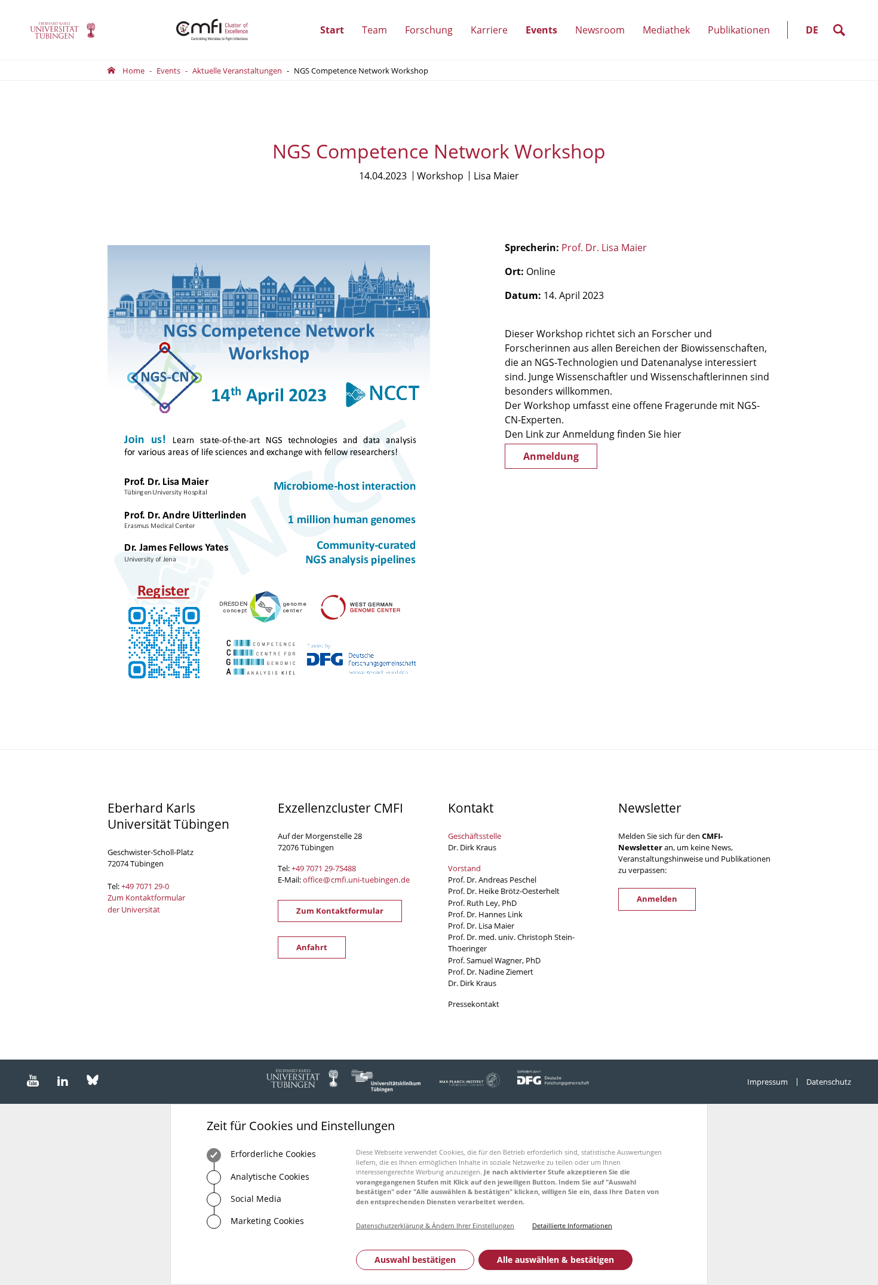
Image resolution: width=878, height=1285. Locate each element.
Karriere (494, 41)
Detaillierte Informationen (572, 1225)
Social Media (254, 1198)
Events (546, 41)
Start (332, 29)
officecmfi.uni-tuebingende (356, 879)
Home (133, 70)
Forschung (433, 41)
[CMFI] (63, 30)
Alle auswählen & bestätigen (555, 1259)
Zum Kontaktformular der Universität (146, 903)
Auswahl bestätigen (415, 1259)
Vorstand (464, 868)
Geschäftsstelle (474, 836)
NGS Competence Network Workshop (361, 70)
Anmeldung (551, 456)
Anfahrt (311, 947)
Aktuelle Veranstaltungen (237, 70)
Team (379, 41)
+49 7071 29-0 (145, 886)
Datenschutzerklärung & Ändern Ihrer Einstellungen (435, 1225)
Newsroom (604, 41)
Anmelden (657, 898)
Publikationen (739, 29)
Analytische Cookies (268, 1176)
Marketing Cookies (266, 1220)
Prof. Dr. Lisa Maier (604, 247)
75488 (345, 868)
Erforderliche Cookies (272, 1153)
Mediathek (666, 29)
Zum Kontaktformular (339, 910)
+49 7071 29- (313, 868)
